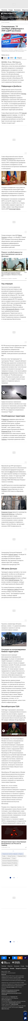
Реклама (12, 968)
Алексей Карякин (6, 858)
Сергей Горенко (13, 554)
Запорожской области (12, 309)
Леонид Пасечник (11, 856)
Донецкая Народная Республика (9, 862)
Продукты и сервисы (21, 968)
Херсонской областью (7, 514)
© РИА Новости (4, 278)
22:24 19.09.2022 (5, 22)
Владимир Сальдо (6, 512)
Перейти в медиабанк (18, 48)
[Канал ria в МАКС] (4, 957)
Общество (9, 966)
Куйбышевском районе (8, 578)
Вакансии (3, 974)
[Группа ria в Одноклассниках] (20, 957)
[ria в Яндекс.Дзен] (9, 957)
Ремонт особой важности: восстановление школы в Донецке (12, 254)
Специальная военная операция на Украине (12, 853)
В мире (3, 856)
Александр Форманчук (8, 158)
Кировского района (13, 589)
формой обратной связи (15, 1002)
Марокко (4, 489)
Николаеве (4, 659)
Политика (3, 966)
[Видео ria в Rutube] (25, 957)
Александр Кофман (14, 209)
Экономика (16, 966)
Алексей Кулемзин (13, 580)
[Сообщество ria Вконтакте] (14, 957)
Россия (14, 858)
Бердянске (6, 419)
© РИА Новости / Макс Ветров (7, 48)
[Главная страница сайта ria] (8, 13)
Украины (4, 439)
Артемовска (5, 373)
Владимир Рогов (6, 431)
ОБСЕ (11, 471)
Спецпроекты (4, 968)
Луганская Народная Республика (10, 860)
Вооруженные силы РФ (7, 865)
